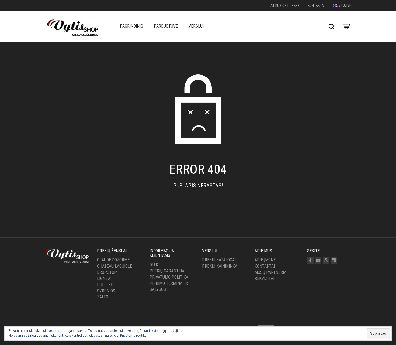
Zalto (102, 296)
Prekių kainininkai (220, 266)
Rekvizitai (264, 278)
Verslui (196, 26)
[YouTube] (318, 260)
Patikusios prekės (284, 6)
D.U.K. (154, 264)
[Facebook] (310, 260)
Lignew (104, 278)
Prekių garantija (167, 271)
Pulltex (105, 284)
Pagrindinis (131, 26)
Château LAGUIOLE (114, 266)
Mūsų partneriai (271, 272)
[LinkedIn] (334, 260)
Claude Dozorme (113, 259)
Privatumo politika (169, 277)
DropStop (107, 272)
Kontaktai (316, 6)
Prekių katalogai (219, 259)
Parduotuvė (166, 26)
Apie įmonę (265, 259)
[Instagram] (326, 260)
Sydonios (106, 290)
